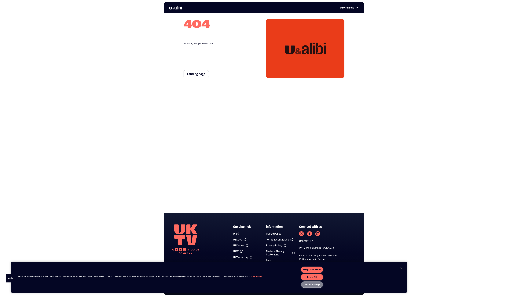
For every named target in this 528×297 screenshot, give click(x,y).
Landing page (196, 74)
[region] (209, 277)
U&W (236, 251)
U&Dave (237, 239)
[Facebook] (309, 233)
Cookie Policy (273, 233)
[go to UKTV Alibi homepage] (175, 7)
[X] (301, 233)
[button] (10, 278)
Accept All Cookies (311, 269)
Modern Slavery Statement (275, 253)
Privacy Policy (274, 245)
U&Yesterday (240, 257)
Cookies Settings (312, 284)
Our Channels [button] (347, 7)
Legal (269, 260)
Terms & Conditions (277, 239)
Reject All (312, 276)
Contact (304, 241)
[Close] (401, 268)
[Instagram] (317, 233)
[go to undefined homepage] (185, 239)
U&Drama (238, 245)
